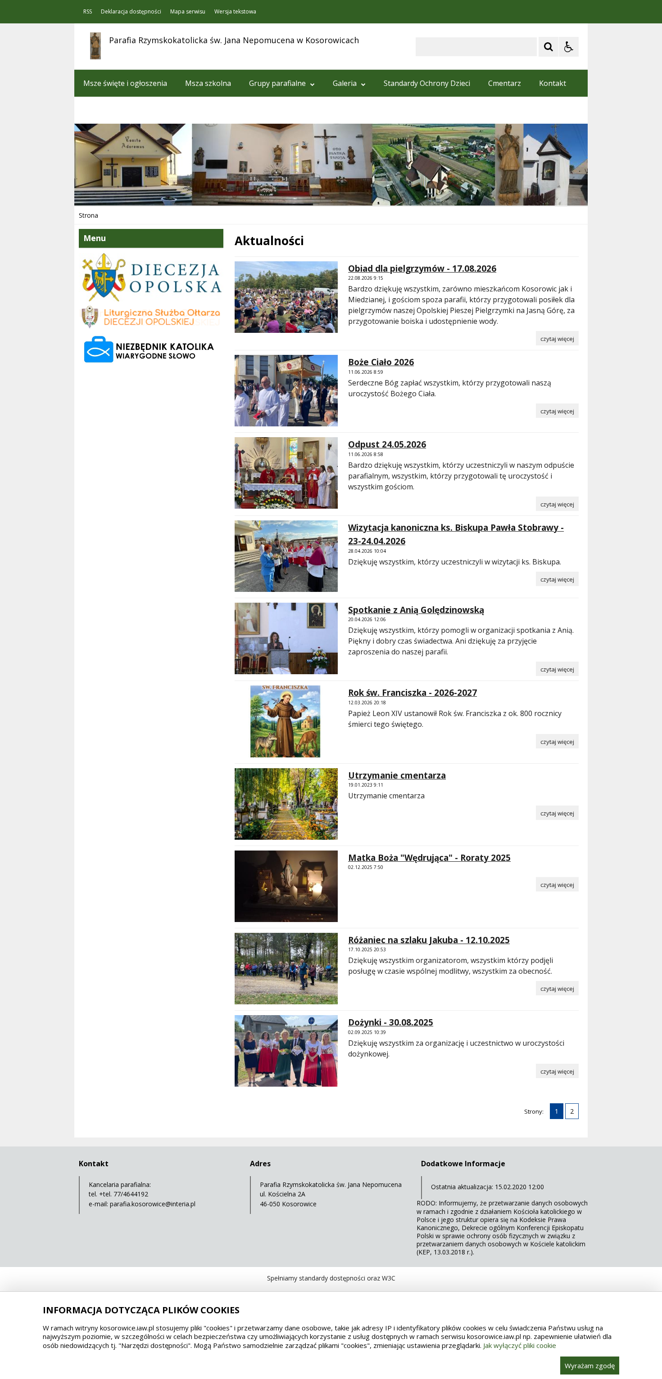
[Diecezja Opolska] (151, 298)
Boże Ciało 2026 (381, 362)
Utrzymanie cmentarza (397, 775)
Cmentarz (504, 83)
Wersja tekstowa (235, 11)
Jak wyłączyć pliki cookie (519, 1345)
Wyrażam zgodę (590, 1365)
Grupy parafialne (277, 83)
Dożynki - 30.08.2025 (390, 1022)
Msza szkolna (208, 83)
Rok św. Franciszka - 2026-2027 (412, 692)
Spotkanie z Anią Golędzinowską (416, 610)
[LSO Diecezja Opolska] (151, 326)
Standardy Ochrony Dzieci (427, 83)
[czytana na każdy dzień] (151, 364)
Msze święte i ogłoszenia (125, 83)
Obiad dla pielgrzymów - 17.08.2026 (422, 268)
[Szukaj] (548, 47)
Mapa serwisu (187, 11)
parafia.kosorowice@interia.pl (152, 1204)
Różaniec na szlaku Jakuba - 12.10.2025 (429, 940)
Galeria (345, 83)
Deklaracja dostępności (131, 11)
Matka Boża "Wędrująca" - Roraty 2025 (429, 858)
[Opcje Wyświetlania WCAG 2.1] (569, 47)
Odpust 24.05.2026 (387, 444)
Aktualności (102, 110)
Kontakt (552, 83)
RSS (87, 11)
